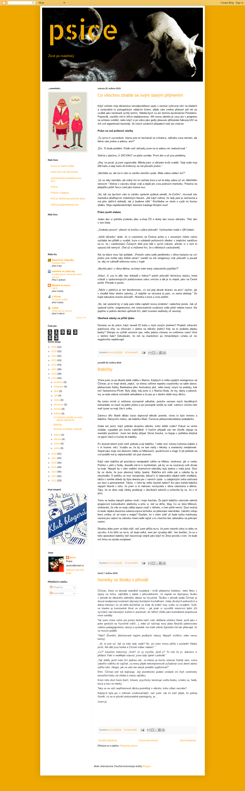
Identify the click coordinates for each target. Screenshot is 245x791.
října (56, 391)
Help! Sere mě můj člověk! (64, 172)
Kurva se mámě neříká (62, 166)
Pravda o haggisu (60, 192)
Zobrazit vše (81, 318)
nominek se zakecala (63, 271)
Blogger (147, 766)
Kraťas (54, 186)
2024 (54, 356)
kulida (55, 308)
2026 (54, 347)
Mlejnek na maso (61, 285)
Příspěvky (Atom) (129, 745)
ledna (57, 448)
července (59, 404)
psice (83, 29)
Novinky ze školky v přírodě (123, 579)
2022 (54, 364)
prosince (59, 382)
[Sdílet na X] (157, 353)
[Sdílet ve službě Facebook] (161, 353)
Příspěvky (57, 587)
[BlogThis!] (153, 353)
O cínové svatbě (59, 299)
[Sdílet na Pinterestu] (164, 353)
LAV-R (55, 288)
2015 (54, 467)
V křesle (56, 296)
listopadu (59, 386)
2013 (54, 476)
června (58, 409)
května (57, 413)
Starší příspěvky (188, 740)
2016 (54, 462)
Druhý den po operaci (62, 311)
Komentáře (58, 593)
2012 (54, 480)
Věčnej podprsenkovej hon (65, 204)
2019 (54, 378)
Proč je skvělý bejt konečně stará (68, 198)
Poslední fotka (58, 263)
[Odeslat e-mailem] (150, 353)
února (57, 443)
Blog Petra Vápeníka (63, 260)
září (56, 395)
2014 (54, 471)
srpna (57, 400)
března (58, 439)
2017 (54, 458)
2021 (54, 369)
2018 (54, 453)
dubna (57, 434)
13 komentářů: (132, 563)
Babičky (105, 369)
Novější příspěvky (108, 740)
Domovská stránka (148, 740)
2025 (54, 351)
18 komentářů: (132, 352)
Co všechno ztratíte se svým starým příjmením (140, 95)
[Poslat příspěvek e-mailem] (143, 352)
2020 (54, 373)
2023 (54, 360)
